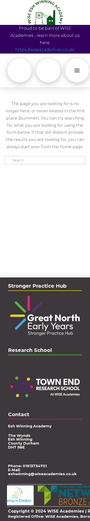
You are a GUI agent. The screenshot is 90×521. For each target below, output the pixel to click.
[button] (20, 70)
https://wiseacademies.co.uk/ (45, 49)
